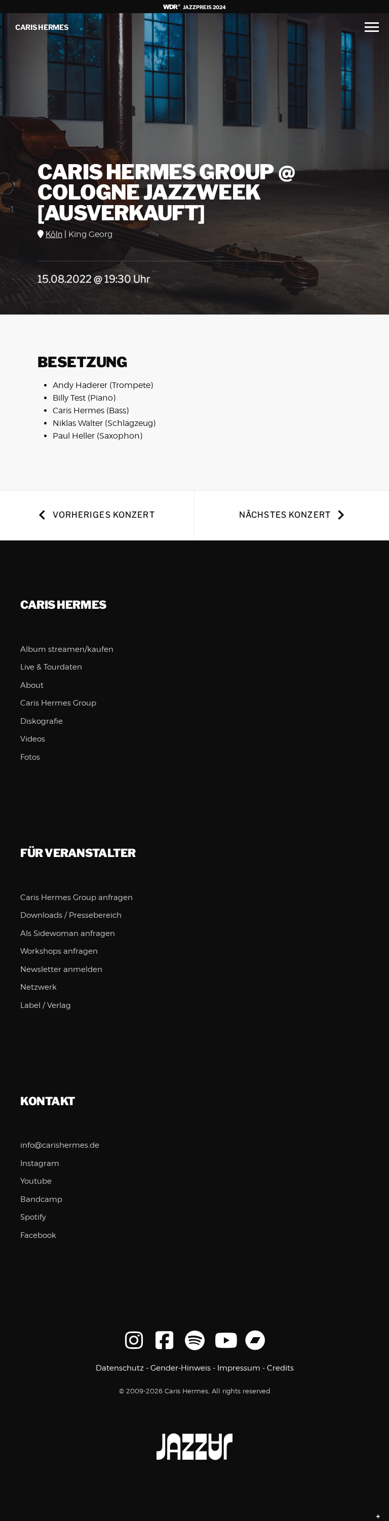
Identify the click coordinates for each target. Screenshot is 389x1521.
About (32, 685)
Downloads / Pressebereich (71, 915)
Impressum (238, 1368)
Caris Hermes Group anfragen (76, 897)
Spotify (33, 1217)
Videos (32, 739)
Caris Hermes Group (58, 703)
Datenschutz (120, 1368)
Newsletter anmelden (61, 969)
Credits (280, 1368)
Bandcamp (41, 1199)
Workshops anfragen (59, 951)
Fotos (30, 757)
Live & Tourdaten (51, 667)
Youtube (36, 1181)
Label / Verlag (45, 1005)
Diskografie (41, 721)
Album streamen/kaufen (66, 649)
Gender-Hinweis (180, 1368)
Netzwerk (38, 987)
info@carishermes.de (59, 1145)
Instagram (39, 1163)
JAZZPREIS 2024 (204, 7)
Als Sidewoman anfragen (67, 933)
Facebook (38, 1235)
